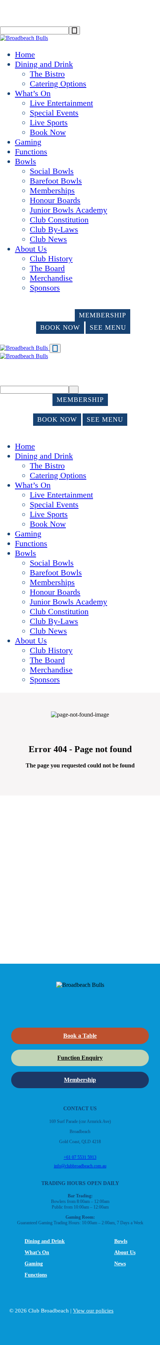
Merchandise (51, 278)
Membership (80, 1080)
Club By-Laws (54, 229)
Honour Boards (55, 200)
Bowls (25, 161)
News (120, 1263)
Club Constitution (59, 219)
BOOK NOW (60, 327)
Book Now (48, 132)
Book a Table (80, 1035)
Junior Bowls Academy (68, 210)
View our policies (93, 1311)
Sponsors (45, 287)
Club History (51, 258)
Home (25, 54)
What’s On (33, 93)
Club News (48, 239)
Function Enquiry (80, 1058)
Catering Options (58, 83)
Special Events (54, 112)
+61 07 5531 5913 (80, 1157)
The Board (47, 268)
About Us (31, 248)
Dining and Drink (44, 64)
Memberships (52, 190)
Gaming (28, 142)
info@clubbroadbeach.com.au (80, 1166)
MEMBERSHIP (102, 315)
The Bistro (47, 74)
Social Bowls (52, 171)
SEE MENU (108, 327)
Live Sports (49, 122)
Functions (31, 151)
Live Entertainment (61, 103)
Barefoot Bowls (56, 180)
